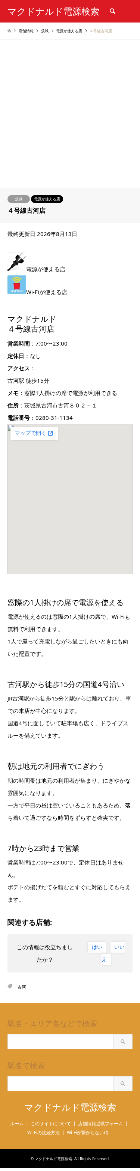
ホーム (17, 1123)
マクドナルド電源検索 (70, 1107)
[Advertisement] (70, 113)
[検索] (112, 11)
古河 (21, 987)
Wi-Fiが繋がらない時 (87, 1132)
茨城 (18, 198)
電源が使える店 (47, 198)
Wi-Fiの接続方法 (43, 1132)
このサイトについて (51, 1123)
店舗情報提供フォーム (100, 1123)
